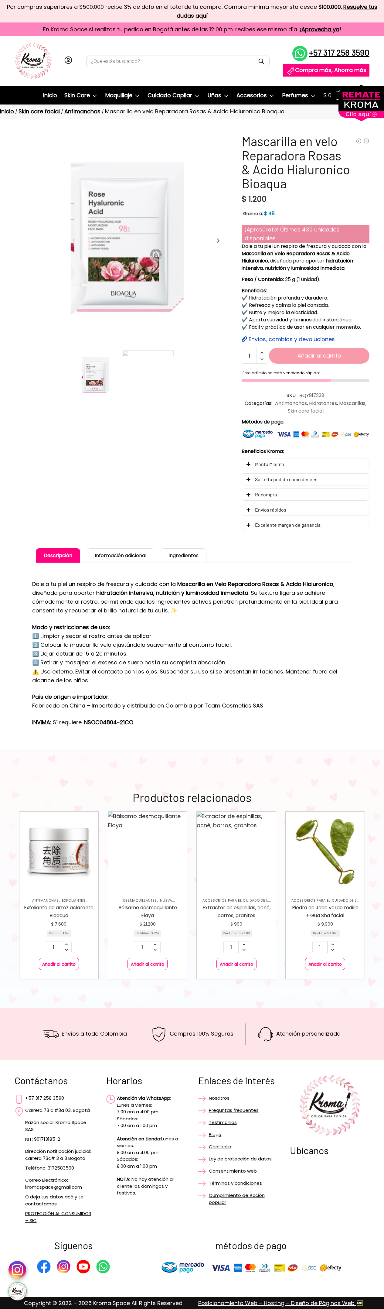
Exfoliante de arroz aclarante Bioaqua (58, 911)
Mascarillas (352, 403)
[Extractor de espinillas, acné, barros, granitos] (236, 851)
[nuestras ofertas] (361, 119)
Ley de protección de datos (240, 1159)
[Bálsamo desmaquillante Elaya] (147, 851)
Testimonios (223, 1122)
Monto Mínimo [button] (269, 464)
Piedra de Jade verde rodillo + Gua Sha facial (325, 911)
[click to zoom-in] (121, 240)
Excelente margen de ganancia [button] (288, 525)
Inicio (7, 111)
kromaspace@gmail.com (53, 1187)
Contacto (220, 1146)
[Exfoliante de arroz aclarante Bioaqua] (58, 851)
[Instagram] (63, 1268)
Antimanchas (82, 111)
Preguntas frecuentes (234, 1110)
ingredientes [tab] (184, 555)
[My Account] (68, 61)
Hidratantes (323, 403)
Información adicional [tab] (120, 555)
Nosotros (219, 1098)
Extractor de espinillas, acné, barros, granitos (236, 911)
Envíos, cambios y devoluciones (291, 339)
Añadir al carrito (319, 355)
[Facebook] (44, 1268)
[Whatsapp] (103, 1268)
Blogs (215, 1134)
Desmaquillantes (140, 900)
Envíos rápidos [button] (270, 509)
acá (69, 1197)
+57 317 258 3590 (339, 52)
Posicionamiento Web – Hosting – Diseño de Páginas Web (277, 1303)
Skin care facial (39, 111)
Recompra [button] (266, 494)
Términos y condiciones (235, 1183)
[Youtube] (83, 1268)
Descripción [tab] (58, 555)
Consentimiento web (233, 1171)
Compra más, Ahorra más (330, 70)
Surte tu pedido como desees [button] (286, 479)
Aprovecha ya (320, 29)
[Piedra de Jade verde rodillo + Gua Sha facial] (325, 851)
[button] (218, 240)
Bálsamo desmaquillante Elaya (147, 911)
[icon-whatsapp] (17, 1291)
